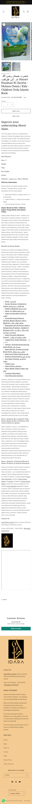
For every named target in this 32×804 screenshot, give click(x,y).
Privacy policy (27, 800)
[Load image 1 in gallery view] (6, 66)
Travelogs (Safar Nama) (13, 373)
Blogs (5, 744)
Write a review (16, 628)
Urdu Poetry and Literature (14, 376)
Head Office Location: (8, 522)
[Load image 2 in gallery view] (16, 66)
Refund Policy (8, 760)
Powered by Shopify (17, 800)
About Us (6, 748)
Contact (6, 752)
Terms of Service (9, 764)
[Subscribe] (26, 775)
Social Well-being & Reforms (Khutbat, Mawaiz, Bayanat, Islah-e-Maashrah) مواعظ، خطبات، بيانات (15, 321)
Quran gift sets (11, 486)
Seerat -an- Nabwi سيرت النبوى (14, 311)
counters (10, 481)
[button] (4, 12)
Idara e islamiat (9, 800)
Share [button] (5, 599)
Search (6, 740)
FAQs (5, 756)
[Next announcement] (29, 2)
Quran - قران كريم (10, 301)
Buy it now (16, 116)
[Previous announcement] (3, 2)
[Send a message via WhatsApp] (3, 800)
